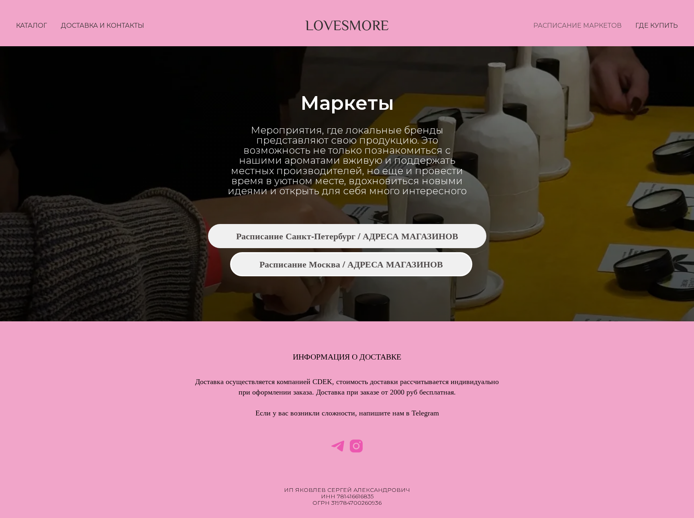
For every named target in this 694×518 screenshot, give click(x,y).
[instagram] (356, 446)
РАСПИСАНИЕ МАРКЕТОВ (577, 25)
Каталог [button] (31, 25)
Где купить (656, 25)
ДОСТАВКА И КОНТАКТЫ (102, 25)
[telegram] (338, 446)
